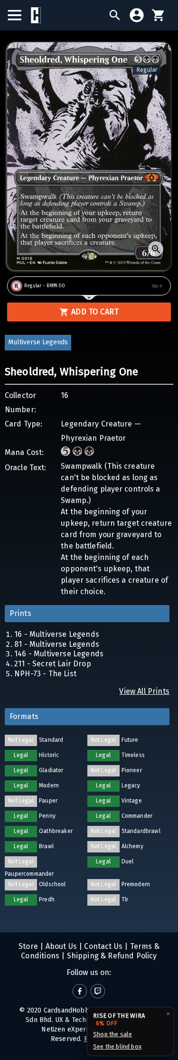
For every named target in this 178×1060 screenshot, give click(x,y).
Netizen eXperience (72, 1029)
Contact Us (102, 946)
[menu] (19, 15)
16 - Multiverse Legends (56, 634)
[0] (158, 15)
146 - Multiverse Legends (58, 653)
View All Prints (144, 691)
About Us (60, 946)
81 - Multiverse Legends (56, 644)
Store (28, 946)
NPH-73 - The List (45, 673)
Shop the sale (112, 1034)
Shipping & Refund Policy (111, 955)
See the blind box (117, 1046)
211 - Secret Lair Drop (52, 663)
